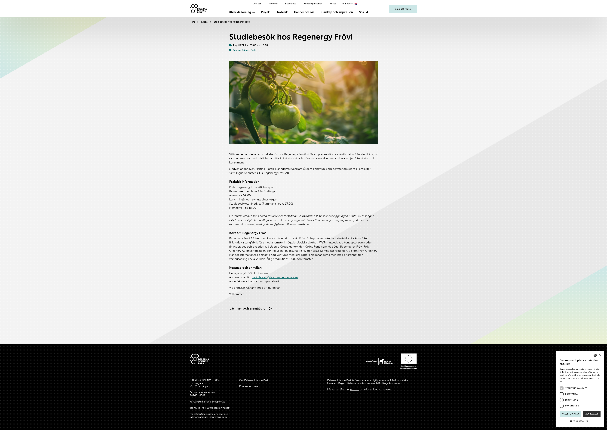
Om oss (257, 3)
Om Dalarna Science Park (253, 380)
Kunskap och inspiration (337, 12)
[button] (580, 421)
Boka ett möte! (403, 9)
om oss (354, 389)
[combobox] (595, 355)
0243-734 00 (202, 407)
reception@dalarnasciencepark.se (209, 413)
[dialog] (580, 389)
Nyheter (273, 3)
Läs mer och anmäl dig (247, 308)
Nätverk (282, 12)
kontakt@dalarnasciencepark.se (207, 401)
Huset (332, 3)
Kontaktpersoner (313, 3)
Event (204, 21)
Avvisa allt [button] (592, 413)
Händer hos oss (304, 12)
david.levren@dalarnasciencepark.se (275, 277)
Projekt (266, 12)
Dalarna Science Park (244, 50)
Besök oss (290, 3)
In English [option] (347, 3)
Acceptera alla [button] (570, 413)
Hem (192, 21)
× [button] (599, 355)
